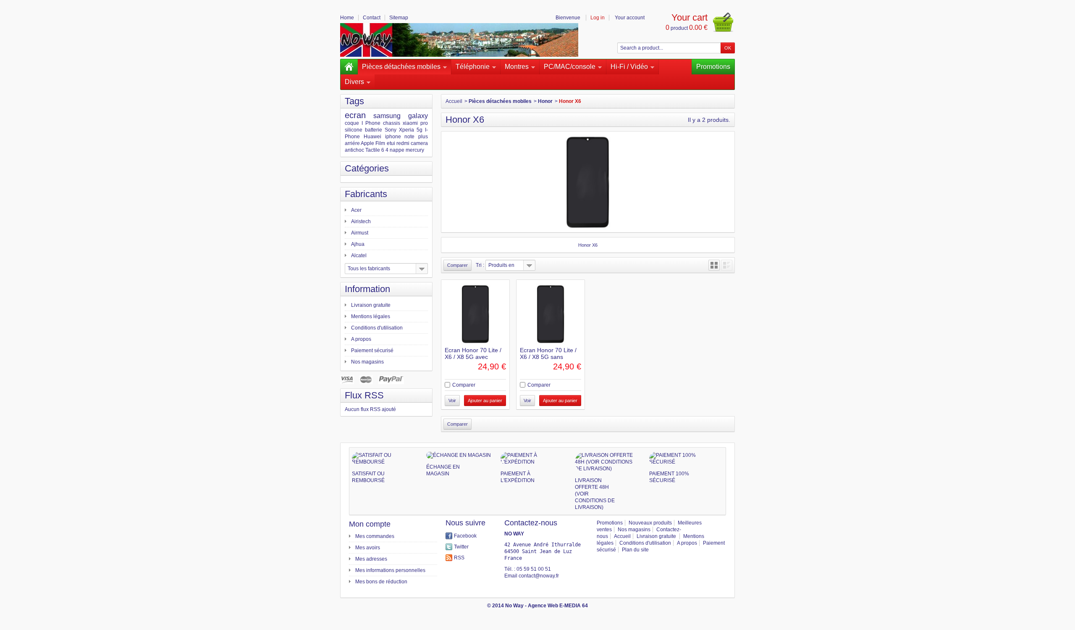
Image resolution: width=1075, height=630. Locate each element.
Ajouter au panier (485, 400)
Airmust (359, 233)
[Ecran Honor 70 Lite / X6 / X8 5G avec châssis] (475, 314)
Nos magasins (367, 362)
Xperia (406, 130)
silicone (353, 130)
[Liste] (726, 265)
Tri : (480, 265)
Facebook (465, 536)
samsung (387, 115)
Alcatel (359, 255)
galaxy (418, 115)
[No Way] (459, 40)
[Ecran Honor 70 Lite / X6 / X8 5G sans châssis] (550, 314)
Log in (597, 18)
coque (352, 123)
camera (419, 143)
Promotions (713, 66)
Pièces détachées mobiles (401, 66)
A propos (361, 339)
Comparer (463, 385)
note (409, 137)
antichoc (354, 150)
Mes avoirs (367, 548)
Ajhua (357, 244)
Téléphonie (473, 66)
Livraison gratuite (371, 305)
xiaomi (410, 123)
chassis (391, 123)
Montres (517, 66)
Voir (452, 400)
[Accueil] (349, 66)
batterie (373, 130)
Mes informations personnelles (390, 570)
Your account (630, 18)
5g (419, 130)
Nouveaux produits (650, 523)
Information (367, 289)
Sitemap (398, 18)
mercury (415, 150)
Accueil (454, 101)
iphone (393, 137)
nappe (397, 150)
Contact (371, 18)
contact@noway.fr (539, 576)
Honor (545, 101)
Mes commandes (374, 536)
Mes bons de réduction (381, 582)
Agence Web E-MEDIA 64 (558, 606)
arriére (352, 143)
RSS (459, 558)
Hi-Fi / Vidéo (629, 66)
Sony (390, 130)
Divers (354, 81)
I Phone (371, 123)
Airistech (361, 221)
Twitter (461, 547)
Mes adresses (371, 559)
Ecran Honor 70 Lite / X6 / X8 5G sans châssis (548, 357)
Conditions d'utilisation (377, 328)
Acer (356, 210)
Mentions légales (370, 316)
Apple (367, 143)
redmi (402, 143)
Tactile (372, 150)
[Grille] (714, 265)
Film (380, 143)
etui (391, 143)
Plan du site (635, 550)
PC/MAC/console (569, 66)
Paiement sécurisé (372, 350)
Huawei (372, 137)
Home (347, 18)
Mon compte (370, 524)
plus (423, 137)
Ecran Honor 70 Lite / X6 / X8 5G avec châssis (473, 357)
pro (424, 123)
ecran (355, 115)
